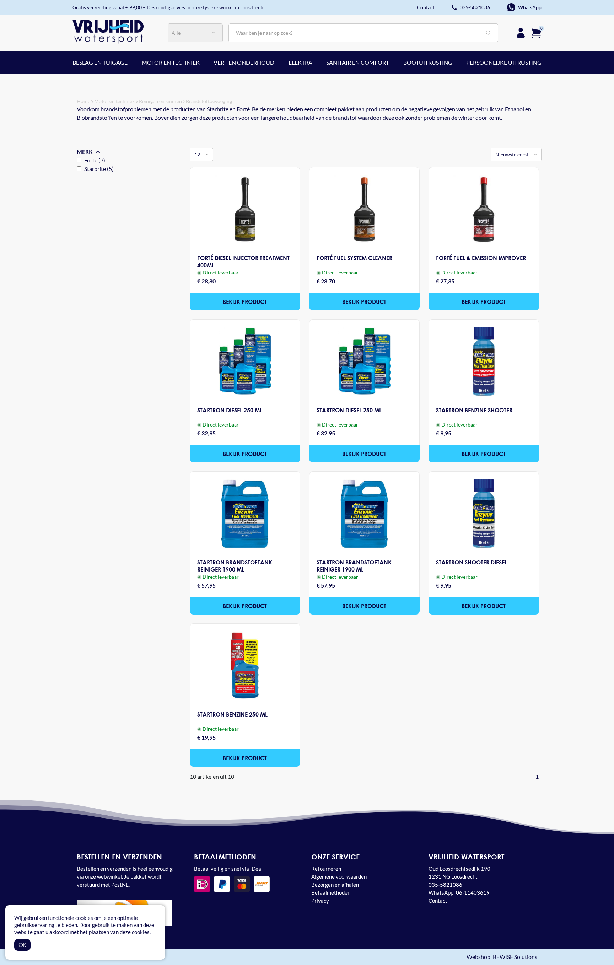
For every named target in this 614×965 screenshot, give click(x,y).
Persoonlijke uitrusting (504, 62)
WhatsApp (530, 7)
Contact (438, 900)
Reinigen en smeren (160, 101)
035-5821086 (475, 7)
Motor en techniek (171, 62)
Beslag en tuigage (100, 62)
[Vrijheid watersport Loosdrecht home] (108, 31)
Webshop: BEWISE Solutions (502, 957)
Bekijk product (245, 301)
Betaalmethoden (330, 892)
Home (83, 101)
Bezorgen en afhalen (335, 884)
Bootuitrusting (427, 62)
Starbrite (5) (99, 168)
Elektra (300, 62)
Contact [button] (426, 7)
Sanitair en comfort (357, 62)
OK (22, 944)
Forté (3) (94, 160)
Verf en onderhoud (244, 62)
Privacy (320, 900)
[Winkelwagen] (536, 32)
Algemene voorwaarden (339, 876)
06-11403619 (473, 892)
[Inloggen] (521, 33)
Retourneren (326, 868)
